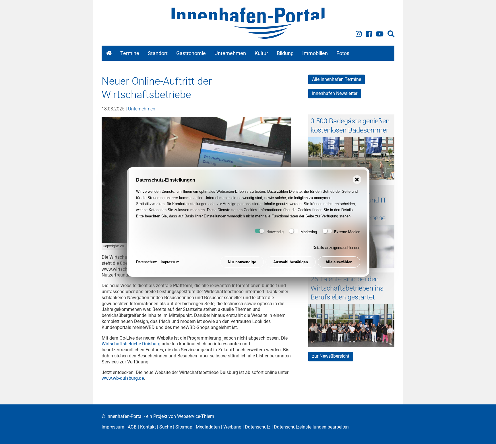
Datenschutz (146, 262)
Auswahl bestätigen (290, 262)
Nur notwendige (242, 262)
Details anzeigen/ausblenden (336, 248)
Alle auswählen (339, 262)
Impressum (170, 262)
